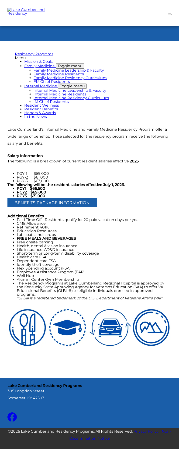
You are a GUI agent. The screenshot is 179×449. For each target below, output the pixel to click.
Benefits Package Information (52, 202)
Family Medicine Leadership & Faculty (69, 70)
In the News (35, 116)
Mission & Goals (38, 61)
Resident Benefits (41, 109)
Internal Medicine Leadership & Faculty (70, 90)
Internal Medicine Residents (60, 94)
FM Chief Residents (52, 81)
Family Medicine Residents (59, 74)
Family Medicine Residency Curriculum (70, 78)
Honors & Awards (40, 113)
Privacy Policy (146, 431)
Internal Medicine (54, 86)
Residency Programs (34, 54)
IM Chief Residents (51, 101)
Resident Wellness (41, 105)
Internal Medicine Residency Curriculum (71, 98)
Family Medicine (53, 66)
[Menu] (170, 14)
